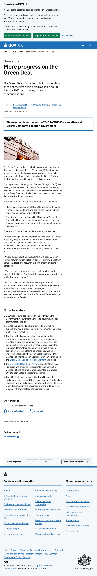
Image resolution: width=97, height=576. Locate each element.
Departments (72, 490)
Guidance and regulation (78, 501)
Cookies (24, 550)
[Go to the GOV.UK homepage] (13, 45)
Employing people (43, 496)
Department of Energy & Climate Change (30, 105)
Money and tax (42, 515)
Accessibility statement (41, 550)
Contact (59, 550)
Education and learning (46, 490)
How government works (77, 525)
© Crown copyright (84, 568)
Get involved (72, 531)
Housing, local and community (24, 52)
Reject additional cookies (47, 35)
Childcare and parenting (15, 509)
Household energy (46, 52)
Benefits (8, 490)
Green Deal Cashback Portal (23, 364)
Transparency (72, 520)
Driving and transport (14, 534)
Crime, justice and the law (16, 523)
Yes (34, 462)
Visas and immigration (45, 528)
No (48, 462)
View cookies (68, 35)
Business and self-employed (17, 504)
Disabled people (11, 528)
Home (6, 52)
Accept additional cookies (17, 35)
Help (6, 550)
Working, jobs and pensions (48, 534)
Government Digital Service (17, 557)
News (69, 496)
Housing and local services (47, 509)
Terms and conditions (14, 553)
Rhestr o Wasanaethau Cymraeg (41, 553)
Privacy (14, 550)
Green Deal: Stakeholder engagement (28, 359)
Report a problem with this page (76, 462)
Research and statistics (77, 506)
